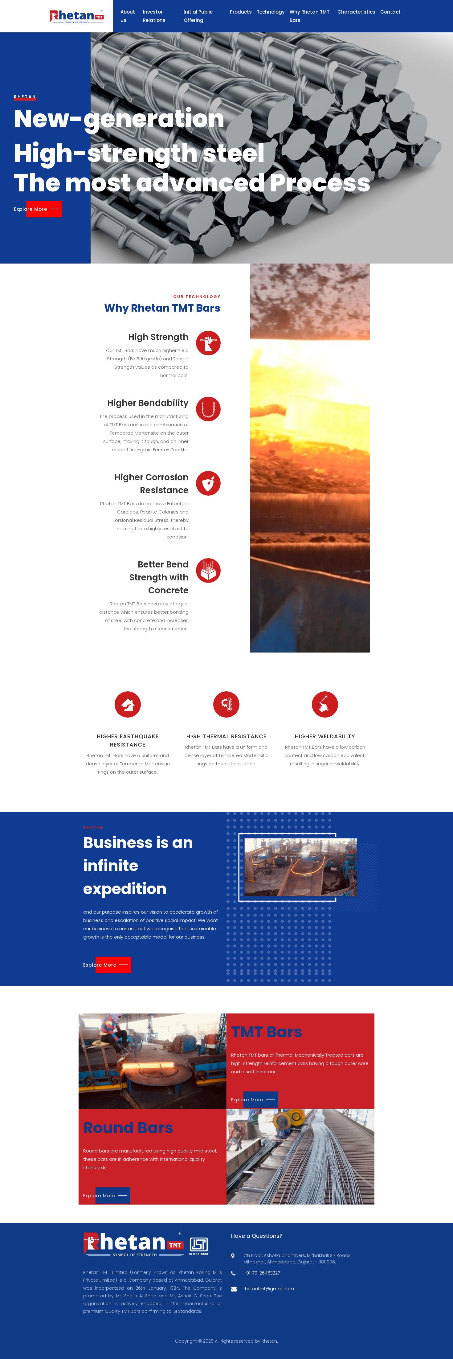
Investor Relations (154, 16)
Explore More (30, 209)
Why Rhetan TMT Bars (309, 16)
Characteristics (356, 12)
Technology (271, 12)
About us (127, 16)
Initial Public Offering (198, 16)
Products (241, 12)
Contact (390, 12)
